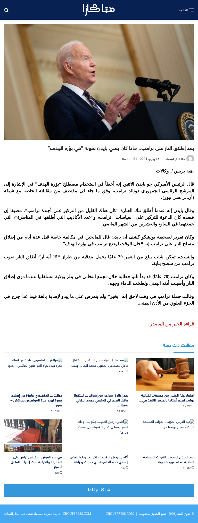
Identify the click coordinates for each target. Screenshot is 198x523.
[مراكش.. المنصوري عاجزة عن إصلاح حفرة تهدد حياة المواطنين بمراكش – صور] (33, 374)
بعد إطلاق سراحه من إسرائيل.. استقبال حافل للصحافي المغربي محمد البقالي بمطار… (100, 400)
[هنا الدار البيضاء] (98, 10)
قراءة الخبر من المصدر (172, 323)
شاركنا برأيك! (99, 490)
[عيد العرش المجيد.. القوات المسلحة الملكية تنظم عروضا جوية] (165, 435)
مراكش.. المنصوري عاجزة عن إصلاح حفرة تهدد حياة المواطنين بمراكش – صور (36, 400)
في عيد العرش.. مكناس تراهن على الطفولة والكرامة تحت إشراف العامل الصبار (36, 462)
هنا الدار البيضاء (175, 159)
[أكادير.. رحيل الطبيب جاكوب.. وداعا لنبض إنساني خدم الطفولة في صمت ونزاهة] (99, 435)
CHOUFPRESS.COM (120, 514)
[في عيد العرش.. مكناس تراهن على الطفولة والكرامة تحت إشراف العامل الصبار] (33, 435)
